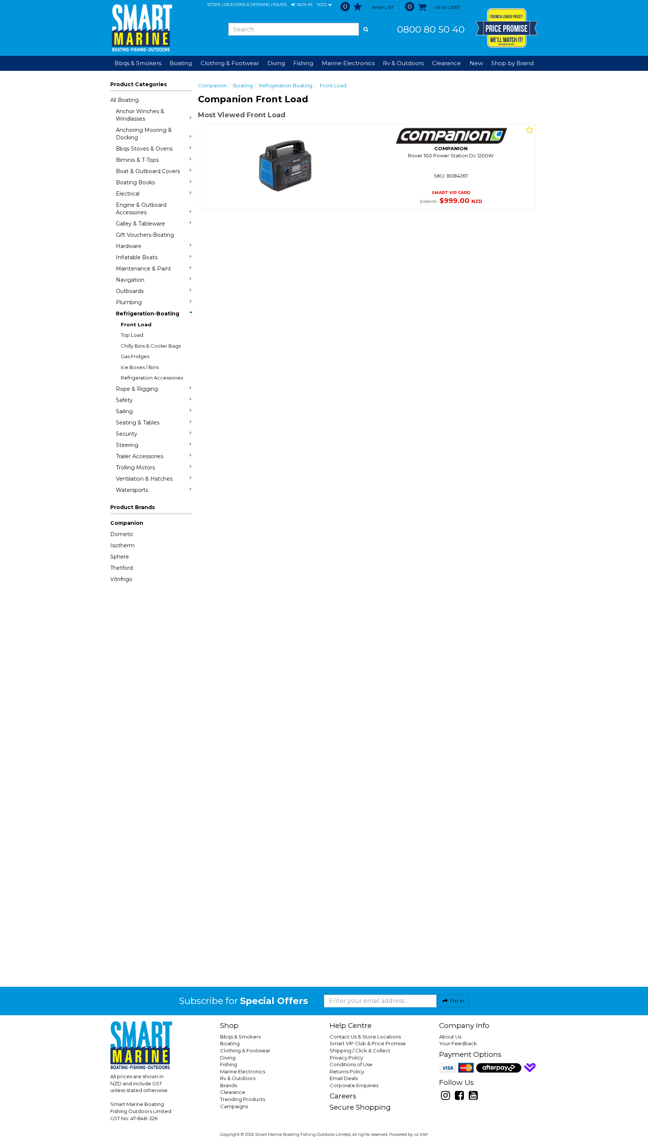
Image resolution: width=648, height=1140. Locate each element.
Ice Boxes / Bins (140, 367)
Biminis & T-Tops (137, 160)
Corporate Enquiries (354, 1085)
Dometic (122, 534)
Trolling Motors (135, 467)
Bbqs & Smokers (137, 63)
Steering (127, 445)
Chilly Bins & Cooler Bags (151, 346)
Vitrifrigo (121, 579)
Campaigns (234, 1106)
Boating (243, 85)
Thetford (121, 568)
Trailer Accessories (139, 456)
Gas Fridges (135, 356)
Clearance (446, 63)
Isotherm (122, 545)
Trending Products (242, 1099)
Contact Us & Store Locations (365, 1037)
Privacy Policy (346, 1058)
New (476, 63)
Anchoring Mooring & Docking (144, 134)
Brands (228, 1085)
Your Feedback (458, 1043)
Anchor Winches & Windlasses (140, 115)
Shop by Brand (512, 63)
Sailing (124, 411)
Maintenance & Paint (143, 268)
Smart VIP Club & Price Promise (368, 1043)
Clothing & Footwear (245, 1050)
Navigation (130, 279)
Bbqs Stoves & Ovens (144, 148)
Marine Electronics (242, 1071)
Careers (343, 1096)
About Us (450, 1037)
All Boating (124, 100)
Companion (126, 523)
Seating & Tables (137, 422)
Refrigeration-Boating (147, 313)
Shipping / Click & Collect (360, 1050)
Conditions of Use (351, 1064)
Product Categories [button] (138, 84)
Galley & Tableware (140, 223)
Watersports (132, 490)
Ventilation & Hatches (144, 478)
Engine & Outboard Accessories (141, 209)
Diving (228, 1058)
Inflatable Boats (137, 257)
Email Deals (344, 1078)
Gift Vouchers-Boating (145, 235)
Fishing (228, 1064)
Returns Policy (347, 1071)
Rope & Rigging (137, 388)
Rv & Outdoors (237, 1078)
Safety (124, 400)
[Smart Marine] (141, 28)
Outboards (130, 291)
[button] (302, 5)
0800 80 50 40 (431, 29)
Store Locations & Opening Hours (246, 4)
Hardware (128, 246)
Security (126, 433)
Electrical (128, 193)
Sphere (119, 556)
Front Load (136, 324)
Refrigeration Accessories (152, 378)
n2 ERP (421, 1134)
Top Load (132, 335)
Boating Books (135, 182)
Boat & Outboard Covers (148, 171)
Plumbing (129, 302)
